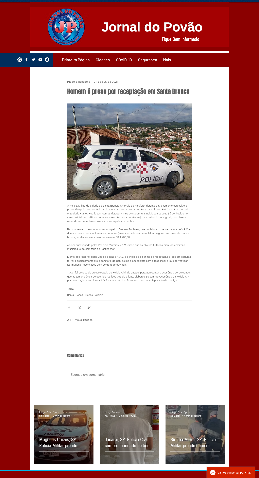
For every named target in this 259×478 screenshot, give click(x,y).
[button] (103, 59)
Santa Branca (75, 295)
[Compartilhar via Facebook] (69, 307)
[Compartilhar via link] (89, 307)
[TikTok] (47, 59)
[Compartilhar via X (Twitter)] (79, 307)
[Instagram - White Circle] (19, 59)
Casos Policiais (94, 295)
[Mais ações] (189, 81)
